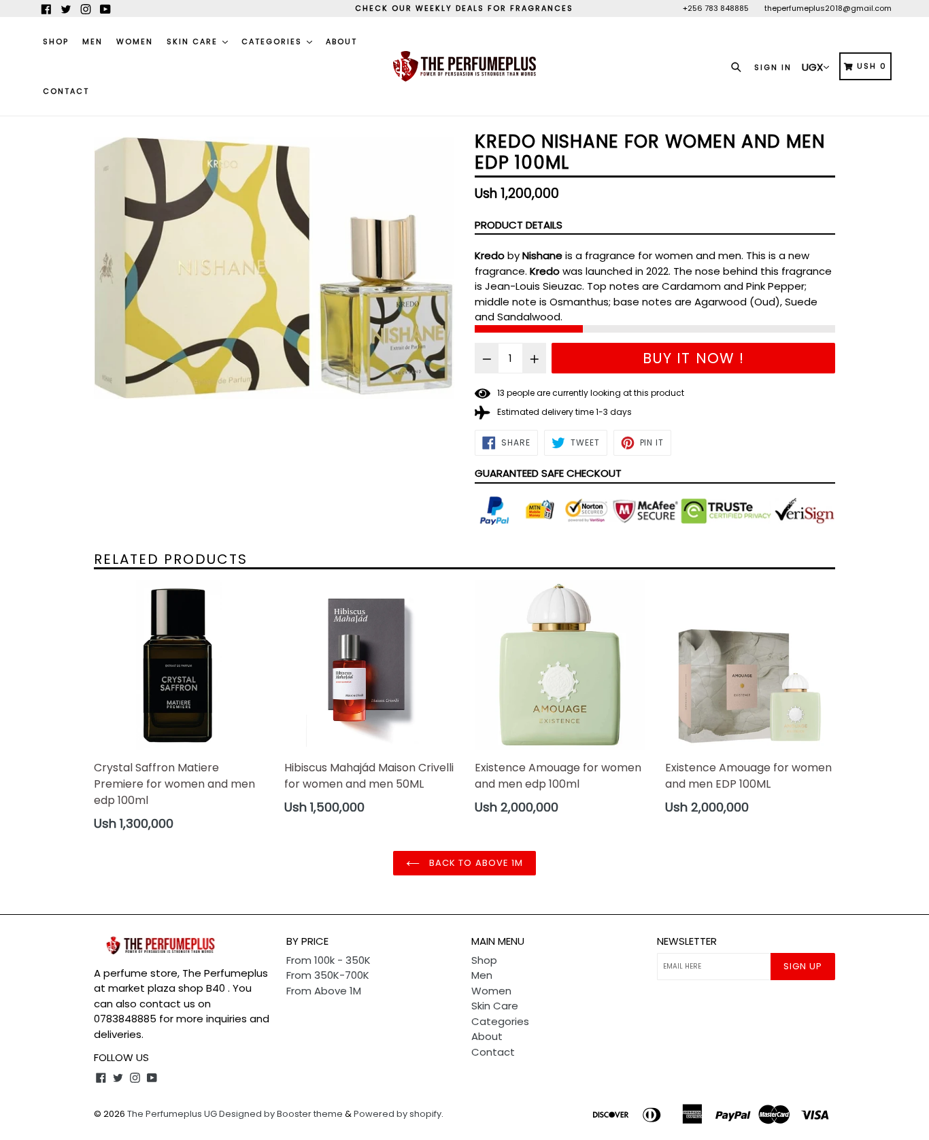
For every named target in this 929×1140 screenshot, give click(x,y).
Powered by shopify (397, 1113)
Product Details (518, 225)
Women (134, 41)
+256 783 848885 (716, 8)
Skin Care (194, 41)
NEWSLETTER (687, 941)
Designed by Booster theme (281, 1113)
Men (92, 41)
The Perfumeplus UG (172, 1113)
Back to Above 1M (474, 862)
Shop (56, 41)
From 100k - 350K (328, 960)
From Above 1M (323, 991)
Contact (66, 91)
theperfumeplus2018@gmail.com (828, 8)
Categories (273, 41)
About (341, 41)
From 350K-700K (327, 975)
